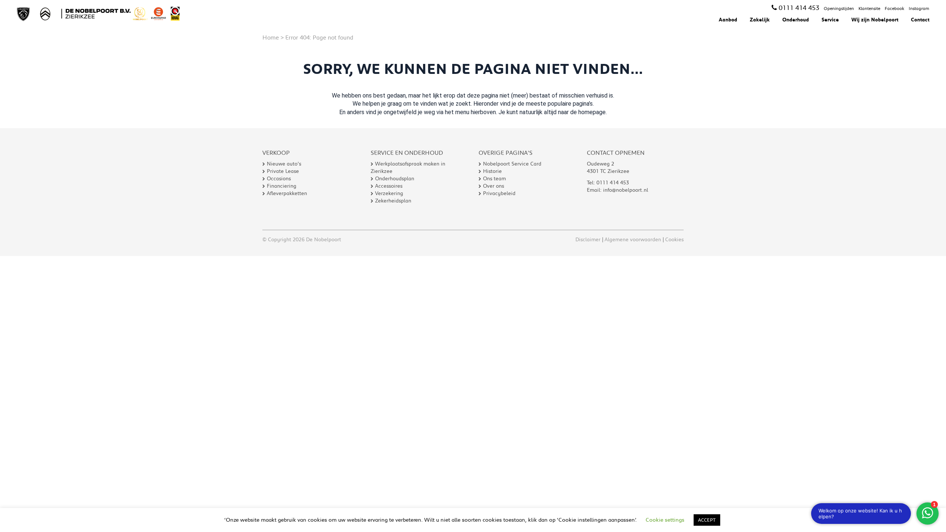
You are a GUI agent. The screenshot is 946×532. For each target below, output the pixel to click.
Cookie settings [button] (665, 519)
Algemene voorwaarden (633, 239)
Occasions (279, 178)
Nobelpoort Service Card (512, 163)
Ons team (494, 178)
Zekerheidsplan (393, 200)
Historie (492, 171)
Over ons (493, 186)
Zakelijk (760, 19)
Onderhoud (795, 19)
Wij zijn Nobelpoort (874, 19)
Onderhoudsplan (394, 178)
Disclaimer (587, 239)
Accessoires (388, 186)
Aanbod (728, 19)
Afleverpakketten (287, 193)
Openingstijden (839, 8)
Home (270, 37)
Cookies (674, 239)
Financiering (281, 186)
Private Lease (283, 171)
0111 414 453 (799, 7)
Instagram (919, 8)
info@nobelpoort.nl (625, 190)
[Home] (101, 13)
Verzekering (389, 193)
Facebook (894, 8)
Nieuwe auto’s (284, 163)
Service (830, 19)
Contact (920, 19)
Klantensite (869, 8)
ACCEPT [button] (707, 520)
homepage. (592, 112)
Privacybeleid (499, 193)
